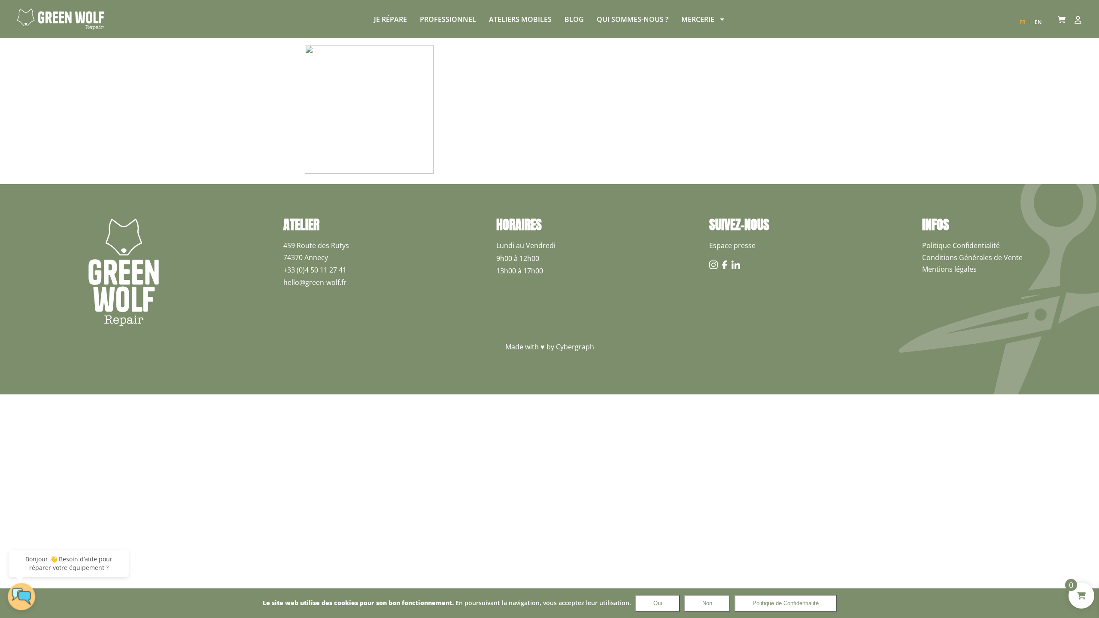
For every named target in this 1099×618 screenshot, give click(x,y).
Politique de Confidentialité (786, 603)
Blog (574, 19)
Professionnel (448, 19)
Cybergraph (575, 346)
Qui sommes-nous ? (632, 19)
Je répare (390, 19)
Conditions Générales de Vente (972, 257)
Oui (657, 603)
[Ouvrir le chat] (21, 596)
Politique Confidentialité (961, 245)
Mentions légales (949, 269)
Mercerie (697, 19)
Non (707, 603)
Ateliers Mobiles (520, 19)
